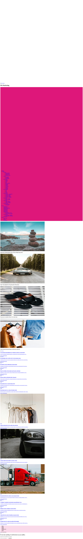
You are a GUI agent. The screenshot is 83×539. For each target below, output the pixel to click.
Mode (3, 528)
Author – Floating (8, 202)
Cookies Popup (8, 204)
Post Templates (6, 189)
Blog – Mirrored (8, 183)
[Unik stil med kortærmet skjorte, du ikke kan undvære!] (41, 333)
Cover (6, 181)
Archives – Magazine (8, 197)
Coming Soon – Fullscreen (9, 215)
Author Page (5, 200)
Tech (2, 530)
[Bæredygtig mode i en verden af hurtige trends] (2, 387)
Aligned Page (6, 209)
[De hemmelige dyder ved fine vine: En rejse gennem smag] (2, 356)
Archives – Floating (8, 196)
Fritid (3, 527)
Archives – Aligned (8, 194)
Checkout (5, 219)
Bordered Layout (8, 175)
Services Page (6, 210)
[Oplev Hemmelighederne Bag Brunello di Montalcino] (41, 268)
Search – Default (8, 199)
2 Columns (7, 186)
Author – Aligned (8, 201)
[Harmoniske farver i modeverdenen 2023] (2, 381)
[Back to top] (41, 82)
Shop (3, 217)
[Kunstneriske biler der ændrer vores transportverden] (22, 493)
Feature (7, 180)
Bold (6, 191)
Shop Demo (5, 218)
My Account (5, 220)
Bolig (3, 526)
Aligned (7, 188)
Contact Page (5, 211)
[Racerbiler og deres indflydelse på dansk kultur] (2, 362)
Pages (3, 205)
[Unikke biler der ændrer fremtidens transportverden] (2, 512)
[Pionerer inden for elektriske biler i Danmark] (2, 374)
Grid (6, 190)
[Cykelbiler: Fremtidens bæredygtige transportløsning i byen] (2, 499)
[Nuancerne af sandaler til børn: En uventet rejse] (41, 301)
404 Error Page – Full (8, 212)
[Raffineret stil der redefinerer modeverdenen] (2, 506)
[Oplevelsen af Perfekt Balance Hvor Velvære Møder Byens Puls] (41, 236)
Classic (6, 192)
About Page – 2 (6, 207)
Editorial (7, 184)
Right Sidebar (7, 178)
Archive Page (6, 193)
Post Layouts (5, 179)
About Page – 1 (6, 206)
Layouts (5, 172)
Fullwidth (7, 187)
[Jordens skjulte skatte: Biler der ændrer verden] (22, 458)
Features (3, 171)
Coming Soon (6, 214)
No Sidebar (7, 177)
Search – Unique (8, 198)
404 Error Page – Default (9, 213)
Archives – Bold (8, 195)
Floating (7, 185)
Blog (6, 182)
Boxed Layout (7, 173)
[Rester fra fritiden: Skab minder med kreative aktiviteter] (2, 368)
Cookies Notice (6, 203)
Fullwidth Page (6, 208)
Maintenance (5, 216)
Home (3, 170)
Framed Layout (8, 174)
